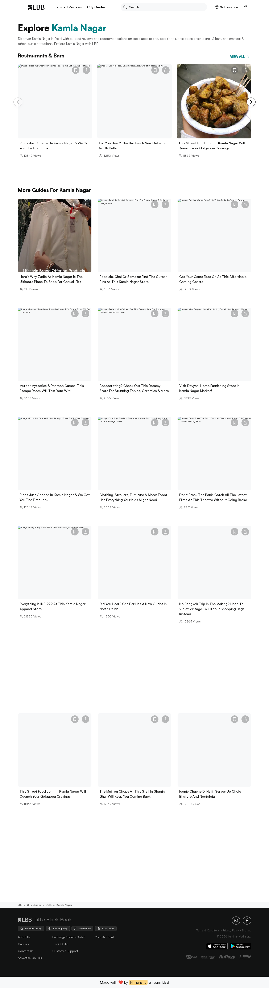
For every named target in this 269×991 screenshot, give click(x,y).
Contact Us (25, 951)
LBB (20, 904)
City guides (34, 904)
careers (23, 944)
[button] (227, 7)
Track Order (60, 944)
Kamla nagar (64, 904)
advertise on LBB (30, 958)
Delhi (49, 904)
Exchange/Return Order (68, 937)
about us (24, 937)
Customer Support (65, 951)
